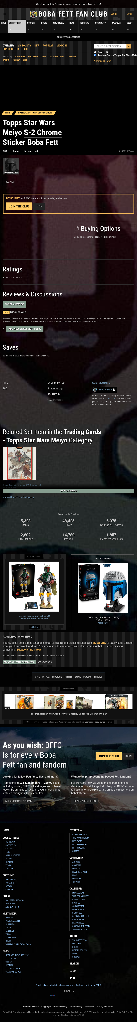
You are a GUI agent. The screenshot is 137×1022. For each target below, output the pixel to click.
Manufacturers (13, 855)
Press (75, 947)
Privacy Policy (60, 1007)
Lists (8, 852)
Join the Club (19, 206)
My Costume (11, 879)
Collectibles (15, 23)
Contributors (11, 49)
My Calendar (78, 893)
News (72, 23)
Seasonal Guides (13, 972)
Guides (9, 962)
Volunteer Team (79, 940)
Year (44, 56)
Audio (8, 928)
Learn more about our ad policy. (98, 722)
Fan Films (10, 931)
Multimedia (58, 23)
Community (100, 23)
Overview (8, 45)
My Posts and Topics (15, 900)
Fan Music (10, 924)
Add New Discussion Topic (25, 328)
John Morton (78, 906)
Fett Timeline (78, 848)
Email (78, 677)
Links (74, 875)
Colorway (33, 56)
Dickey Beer (77, 913)
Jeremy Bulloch (79, 929)
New (36, 45)
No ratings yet (31, 151)
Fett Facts (77, 841)
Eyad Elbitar (78, 919)
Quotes (75, 851)
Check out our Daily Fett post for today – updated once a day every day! (68, 4)
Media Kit (76, 944)
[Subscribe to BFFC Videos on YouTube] (74, 997)
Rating (6, 60)
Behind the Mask (80, 834)
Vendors (62, 45)
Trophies (76, 882)
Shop (74, 954)
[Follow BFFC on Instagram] (57, 997)
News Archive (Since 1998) (17, 955)
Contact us (111, 398)
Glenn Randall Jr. (80, 916)
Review (16, 60)
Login (114, 14)
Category (20, 56)
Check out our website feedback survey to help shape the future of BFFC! (68, 985)
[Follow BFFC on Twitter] (63, 997)
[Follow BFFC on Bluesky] (84, 997)
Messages (76, 879)
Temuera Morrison (80, 896)
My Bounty (24, 45)
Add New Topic (45, 662)
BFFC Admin (105, 389)
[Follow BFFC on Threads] (79, 997)
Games (8, 941)
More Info (103, 623)
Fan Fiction (11, 938)
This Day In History (80, 838)
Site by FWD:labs (105, 1007)
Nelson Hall (78, 923)
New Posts (10, 904)
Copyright (46, 1007)
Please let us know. (29, 649)
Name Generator (79, 872)
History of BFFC (79, 950)
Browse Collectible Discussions (19, 662)
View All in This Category (18, 497)
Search (74, 963)
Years (8, 865)
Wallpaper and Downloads (18, 944)
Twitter (68, 677)
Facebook (57, 677)
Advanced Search (102, 61)
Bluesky (87, 677)
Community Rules (30, 1007)
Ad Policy (34, 627)
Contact (76, 957)
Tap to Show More (68, 491)
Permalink (57, 400)
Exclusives (11, 958)
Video (8, 934)
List (25, 60)
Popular (48, 45)
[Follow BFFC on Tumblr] (68, 997)
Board (44, 23)
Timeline (71, 56)
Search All (103, 52)
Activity (76, 862)
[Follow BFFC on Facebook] (52, 997)
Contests (76, 865)
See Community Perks (18, 801)
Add (26, 49)
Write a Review (14, 304)
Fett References (79, 844)
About (129, 23)
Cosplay (9, 889)
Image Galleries (13, 921)
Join (129, 14)
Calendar (116, 23)
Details (9, 886)
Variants (10, 883)
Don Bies (76, 903)
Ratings (9, 859)
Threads (98, 677)
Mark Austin (78, 909)
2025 (5, 151)
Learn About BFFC (85, 801)
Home (3, 23)
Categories (11, 845)
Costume (31, 23)
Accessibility (76, 1007)
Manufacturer (57, 56)
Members (76, 869)
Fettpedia (84, 23)
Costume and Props (81, 926)
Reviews (9, 862)
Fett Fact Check (13, 968)
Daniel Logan (78, 899)
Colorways (11, 849)
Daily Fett (10, 918)
